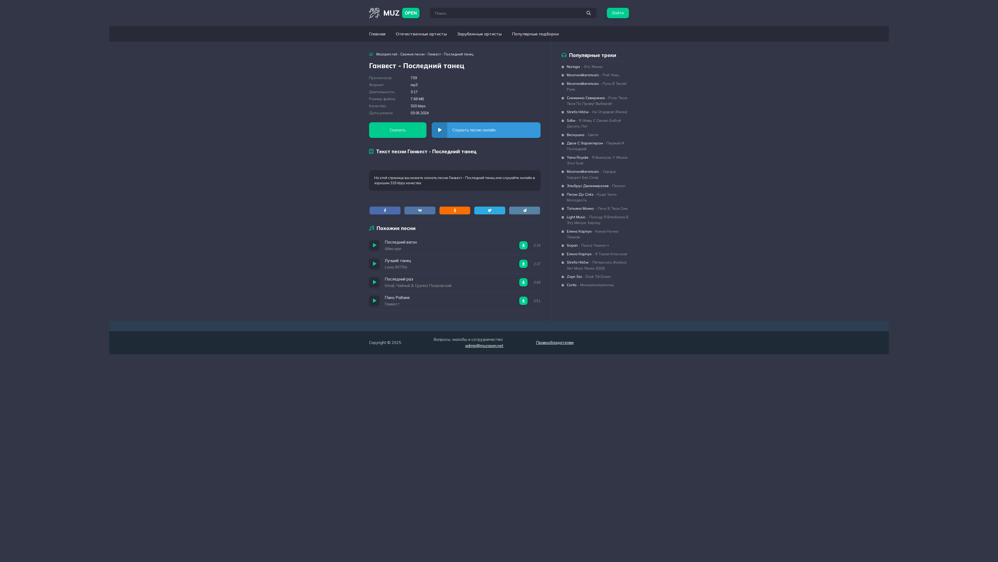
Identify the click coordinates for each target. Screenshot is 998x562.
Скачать (398, 129)
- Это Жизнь (585, 66)
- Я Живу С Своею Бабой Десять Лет (594, 123)
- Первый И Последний (595, 146)
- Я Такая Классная (597, 254)
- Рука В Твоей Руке (596, 86)
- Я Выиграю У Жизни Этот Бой (597, 160)
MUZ (400, 12)
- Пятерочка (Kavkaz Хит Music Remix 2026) (597, 265)
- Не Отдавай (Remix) (597, 112)
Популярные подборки (535, 33)
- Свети (582, 134)
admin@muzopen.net (484, 345)
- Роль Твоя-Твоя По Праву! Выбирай (597, 100)
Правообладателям (555, 342)
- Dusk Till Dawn (589, 276)
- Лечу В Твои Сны (597, 208)
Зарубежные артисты (479, 33)
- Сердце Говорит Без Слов (591, 174)
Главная (377, 33)
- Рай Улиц (593, 75)
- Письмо (596, 185)
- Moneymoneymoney (590, 285)
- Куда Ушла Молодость (591, 197)
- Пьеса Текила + (588, 245)
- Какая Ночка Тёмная (592, 234)
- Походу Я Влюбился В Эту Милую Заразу (597, 220)
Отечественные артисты (421, 33)
